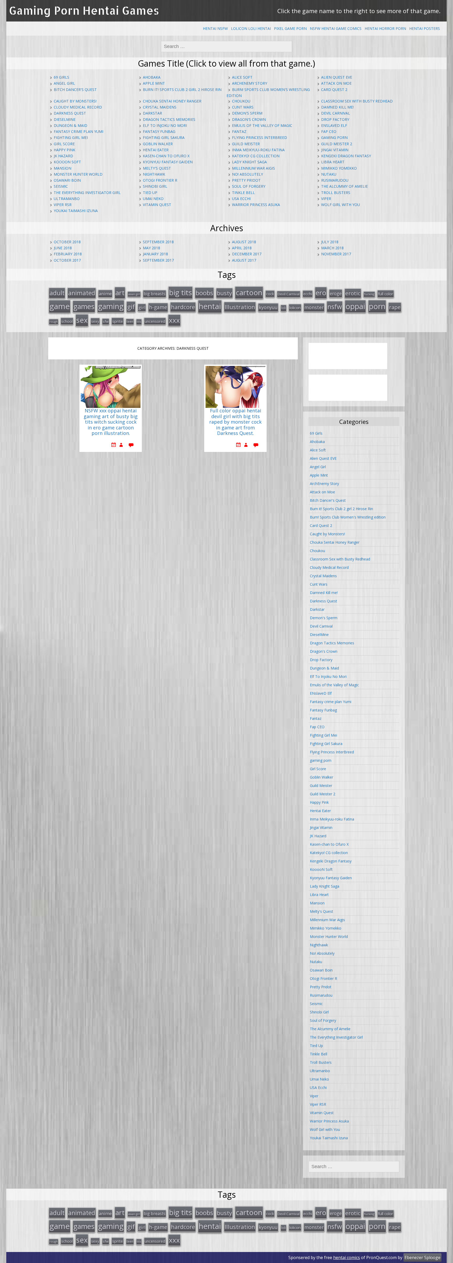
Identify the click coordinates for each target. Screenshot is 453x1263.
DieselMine (65, 119)
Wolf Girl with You (340, 204)
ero (321, 292)
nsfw (334, 306)
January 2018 (155, 253)
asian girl (134, 294)
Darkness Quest (70, 113)
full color (385, 293)
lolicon (295, 307)
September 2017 (158, 260)
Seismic (61, 186)
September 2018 (158, 241)
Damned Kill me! (337, 107)
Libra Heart (332, 161)
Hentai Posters (424, 28)
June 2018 (63, 247)
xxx (174, 320)
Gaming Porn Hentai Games (84, 10)
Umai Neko (153, 198)
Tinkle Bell (243, 192)
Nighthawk (154, 174)
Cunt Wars (243, 107)
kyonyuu (268, 307)
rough (54, 321)
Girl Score (64, 143)
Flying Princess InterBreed (259, 137)
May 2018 (151, 247)
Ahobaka (151, 77)
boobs (204, 292)
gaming (110, 306)
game (60, 306)
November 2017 (336, 253)
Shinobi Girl (155, 186)
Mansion (62, 168)
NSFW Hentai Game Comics (336, 28)
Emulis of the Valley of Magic (262, 125)
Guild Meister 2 (336, 143)
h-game (158, 307)
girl (141, 307)
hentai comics (346, 1257)
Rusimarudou (334, 180)
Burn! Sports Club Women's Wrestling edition (348, 517)
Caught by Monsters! (75, 101)
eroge (336, 293)
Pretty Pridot (246, 180)
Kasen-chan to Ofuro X (166, 155)
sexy (95, 321)
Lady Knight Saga (249, 161)
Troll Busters (335, 192)
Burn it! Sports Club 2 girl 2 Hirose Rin (182, 89)
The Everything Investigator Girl (87, 192)
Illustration (240, 307)
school (67, 321)
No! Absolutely (247, 174)
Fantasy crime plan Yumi (78, 131)
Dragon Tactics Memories (169, 119)
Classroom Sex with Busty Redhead (357, 101)
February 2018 (68, 253)
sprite (117, 321)
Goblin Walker (158, 143)
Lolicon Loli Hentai (251, 28)
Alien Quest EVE (336, 77)
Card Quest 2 (334, 89)
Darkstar (152, 113)
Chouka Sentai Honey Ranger (172, 101)
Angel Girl (64, 83)
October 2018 (67, 241)
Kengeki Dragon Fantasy (346, 155)
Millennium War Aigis (253, 168)
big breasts (154, 293)
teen (130, 321)
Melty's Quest (157, 168)
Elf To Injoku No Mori (165, 125)
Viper (326, 198)
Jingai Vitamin (334, 149)
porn (377, 306)
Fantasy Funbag (159, 131)
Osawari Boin (67, 180)
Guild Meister (246, 143)
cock (270, 293)
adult (57, 293)
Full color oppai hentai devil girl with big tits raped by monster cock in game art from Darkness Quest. (235, 422)
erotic (352, 293)
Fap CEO (328, 131)
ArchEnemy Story (249, 83)
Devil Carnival (335, 113)
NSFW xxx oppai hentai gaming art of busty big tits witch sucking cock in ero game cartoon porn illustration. (111, 422)
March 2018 (332, 247)
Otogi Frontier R (160, 180)
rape (395, 307)
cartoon (249, 292)
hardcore (183, 307)
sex (82, 320)
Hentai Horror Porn (385, 28)
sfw (106, 321)
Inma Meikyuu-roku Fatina (258, 149)
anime (105, 293)
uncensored (155, 321)
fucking (369, 294)
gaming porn (334, 137)
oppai (355, 306)
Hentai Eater (156, 149)
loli (283, 307)
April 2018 (242, 247)
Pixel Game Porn (290, 28)
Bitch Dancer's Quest (75, 89)
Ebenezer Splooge (422, 1257)
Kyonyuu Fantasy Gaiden (168, 161)
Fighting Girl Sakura (164, 137)
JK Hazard (63, 155)
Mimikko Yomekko (339, 168)
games (83, 306)
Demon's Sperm (247, 113)
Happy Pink (64, 149)
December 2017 (246, 253)
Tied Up (150, 192)
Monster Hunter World (78, 174)
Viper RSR (63, 204)
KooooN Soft (67, 161)
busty (224, 293)
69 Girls (61, 77)
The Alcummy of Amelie (344, 186)
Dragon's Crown (249, 119)
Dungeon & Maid (70, 125)
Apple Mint (154, 83)
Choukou (241, 101)
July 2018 (329, 241)
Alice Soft (242, 77)
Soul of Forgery (248, 186)
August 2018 (244, 241)
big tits (180, 292)
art (120, 292)
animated (81, 293)
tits (139, 321)
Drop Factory (335, 119)
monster (314, 307)
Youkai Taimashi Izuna (76, 210)
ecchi (307, 293)
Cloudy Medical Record (78, 107)
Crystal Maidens (159, 107)
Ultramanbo (67, 198)
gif (131, 306)
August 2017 (244, 260)
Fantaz (239, 131)
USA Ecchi (241, 198)
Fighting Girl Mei (71, 137)
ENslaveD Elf (334, 125)
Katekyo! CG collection (255, 155)
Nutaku (328, 174)
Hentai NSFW (215, 28)
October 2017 (67, 260)
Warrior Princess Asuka (256, 204)
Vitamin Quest (157, 204)
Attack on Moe (336, 83)
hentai (210, 306)
